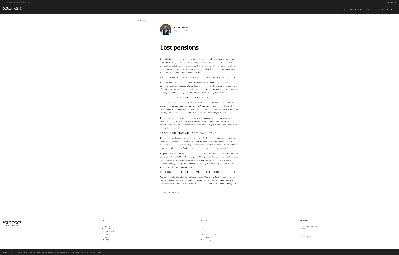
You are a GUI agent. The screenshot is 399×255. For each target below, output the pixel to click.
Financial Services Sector (210, 234)
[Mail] (311, 237)
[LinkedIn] (304, 237)
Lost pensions (141, 20)
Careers (204, 232)
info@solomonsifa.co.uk (21, 2)
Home (203, 226)
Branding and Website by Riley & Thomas (89, 252)
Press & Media (206, 237)
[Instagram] (308, 237)
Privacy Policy (206, 240)
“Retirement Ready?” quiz (214, 177)
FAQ (202, 229)
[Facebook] (301, 237)
